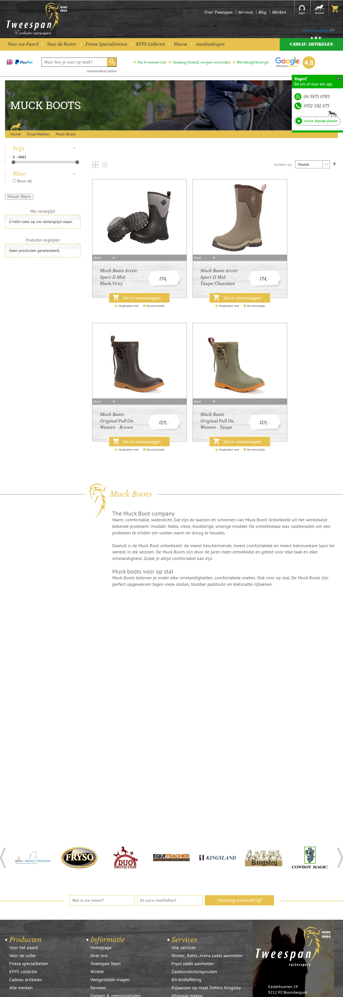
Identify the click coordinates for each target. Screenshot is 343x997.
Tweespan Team (105, 963)
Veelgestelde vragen (110, 979)
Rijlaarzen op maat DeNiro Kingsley (206, 987)
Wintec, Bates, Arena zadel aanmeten (207, 955)
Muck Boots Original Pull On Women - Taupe (217, 421)
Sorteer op (283, 164)
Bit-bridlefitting (186, 979)
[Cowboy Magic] (309, 858)
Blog (262, 12)
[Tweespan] (51, 19)
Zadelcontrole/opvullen (194, 971)
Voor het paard (23, 947)
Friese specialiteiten (28, 963)
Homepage (100, 947)
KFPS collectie (23, 971)
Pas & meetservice (152, 62)
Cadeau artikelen (25, 979)
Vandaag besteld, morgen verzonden (201, 62)
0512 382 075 (316, 106)
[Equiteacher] (171, 858)
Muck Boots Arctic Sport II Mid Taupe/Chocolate (219, 277)
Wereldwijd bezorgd (252, 62)
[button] (13, 858)
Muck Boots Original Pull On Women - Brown (116, 421)
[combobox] (79, 62)
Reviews (98, 987)
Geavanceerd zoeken (102, 71)
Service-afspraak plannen (320, 120)
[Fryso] (79, 858)
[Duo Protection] (125, 858)
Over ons (99, 955)
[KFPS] (33, 858)
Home (16, 133)
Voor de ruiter (22, 955)
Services (245, 12)
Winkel (97, 971)
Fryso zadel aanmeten (193, 963)
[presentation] (3, 858)
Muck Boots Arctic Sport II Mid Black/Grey (118, 277)
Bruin (24, 180)
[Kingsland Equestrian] (217, 858)
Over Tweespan (218, 12)
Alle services (184, 947)
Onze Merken (38, 133)
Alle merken (21, 987)
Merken (279, 12)
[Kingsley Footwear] (263, 858)
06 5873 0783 (317, 97)
